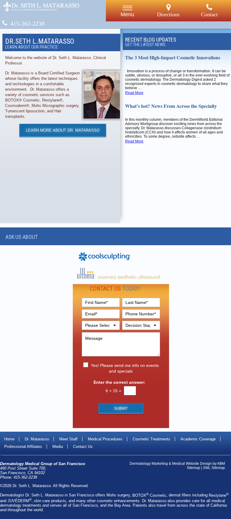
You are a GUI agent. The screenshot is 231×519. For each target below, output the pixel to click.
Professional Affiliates (23, 446)
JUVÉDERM (20, 501)
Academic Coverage (198, 439)
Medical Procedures (105, 439)
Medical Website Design (192, 463)
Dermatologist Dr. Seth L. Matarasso (31, 495)
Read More (134, 93)
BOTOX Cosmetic (149, 495)
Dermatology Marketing (149, 463)
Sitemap (193, 468)
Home (9, 439)
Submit (121, 408)
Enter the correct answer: (121, 382)
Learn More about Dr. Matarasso (63, 130)
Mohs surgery (118, 495)
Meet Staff (68, 439)
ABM (221, 463)
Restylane (219, 495)
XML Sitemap (214, 468)
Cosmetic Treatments (151, 439)
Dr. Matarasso (37, 439)
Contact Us (83, 446)
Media (57, 446)
